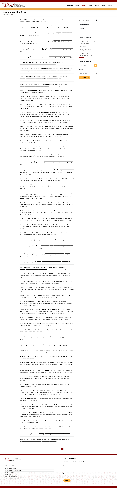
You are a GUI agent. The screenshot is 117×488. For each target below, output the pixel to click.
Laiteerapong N (42, 48)
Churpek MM (50, 309)
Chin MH (22, 253)
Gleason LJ (23, 19)
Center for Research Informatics (12, 478)
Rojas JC (47, 32)
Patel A (35, 412)
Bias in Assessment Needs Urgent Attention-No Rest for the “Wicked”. (54, 420)
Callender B (34, 253)
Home (5, 14)
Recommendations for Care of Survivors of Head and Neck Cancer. (56, 398)
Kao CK (33, 362)
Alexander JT (36, 140)
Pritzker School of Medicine (11, 472)
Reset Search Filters (84, 77)
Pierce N (40, 56)
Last (89, 471)
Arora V (30, 178)
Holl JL (39, 155)
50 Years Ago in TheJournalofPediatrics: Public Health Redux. (46, 356)
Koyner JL (41, 62)
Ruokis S (27, 362)
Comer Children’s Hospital (11, 476)
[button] (88, 20)
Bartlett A (34, 224)
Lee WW (61, 202)
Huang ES (26, 245)
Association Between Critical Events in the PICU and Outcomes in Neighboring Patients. (42, 406)
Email (64, 473)
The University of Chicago (10, 468)
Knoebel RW (44, 112)
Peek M (40, 253)
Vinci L (31, 48)
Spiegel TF (56, 76)
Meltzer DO (46, 26)
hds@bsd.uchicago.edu (7, 1)
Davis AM (27, 398)
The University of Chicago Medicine (13, 470)
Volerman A (45, 239)
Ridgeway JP (56, 169)
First (64, 471)
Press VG (48, 178)
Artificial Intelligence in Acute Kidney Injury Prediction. (45, 384)
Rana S (47, 126)
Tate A (21, 245)
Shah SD (35, 48)
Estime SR (22, 104)
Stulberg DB (44, 287)
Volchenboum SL (46, 68)
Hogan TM (47, 120)
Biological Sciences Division (11, 474)
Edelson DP (47, 344)
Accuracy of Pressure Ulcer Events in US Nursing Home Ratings (53, 261)
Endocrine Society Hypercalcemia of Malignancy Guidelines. (56, 140)
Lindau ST (47, 40)
